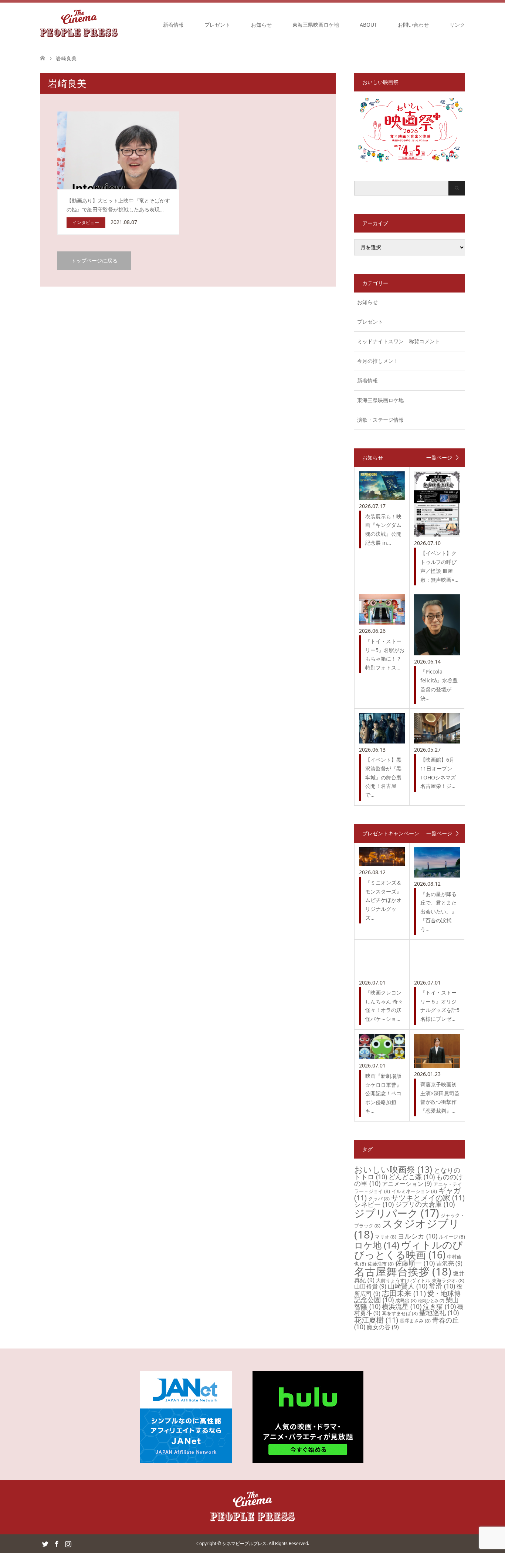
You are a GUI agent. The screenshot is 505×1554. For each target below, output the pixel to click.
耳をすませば (400, 1313)
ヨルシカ (417, 1235)
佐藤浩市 (380, 1263)
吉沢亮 (449, 1263)
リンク (457, 24)
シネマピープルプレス (244, 1543)
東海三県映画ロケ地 (315, 24)
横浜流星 (401, 1306)
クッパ (379, 1198)
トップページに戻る (94, 260)
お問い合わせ (413, 24)
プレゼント (217, 24)
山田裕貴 (370, 1286)
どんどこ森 (412, 1176)
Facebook (56, 1543)
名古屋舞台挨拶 (402, 1271)
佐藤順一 (415, 1263)
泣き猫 (439, 1306)
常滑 (442, 1285)
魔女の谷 (383, 1327)
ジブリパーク (396, 1213)
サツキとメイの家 (428, 1198)
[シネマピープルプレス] (79, 24)
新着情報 (173, 24)
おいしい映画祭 (393, 1169)
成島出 (406, 1300)
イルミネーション (414, 1191)
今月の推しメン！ (378, 360)
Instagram (68, 1543)
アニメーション (407, 1184)
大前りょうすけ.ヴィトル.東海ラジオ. (420, 1280)
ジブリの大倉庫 (425, 1204)
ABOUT (368, 24)
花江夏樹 (376, 1320)
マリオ (385, 1236)
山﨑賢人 (407, 1285)
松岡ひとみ (431, 1300)
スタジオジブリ (407, 1228)
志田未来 (404, 1293)
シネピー (374, 1204)
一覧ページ (439, 457)
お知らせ (261, 24)
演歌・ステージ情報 (380, 419)
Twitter (45, 1543)
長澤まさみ (415, 1320)
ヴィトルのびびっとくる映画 (408, 1249)
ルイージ (452, 1236)
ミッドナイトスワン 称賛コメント (398, 341)
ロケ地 (376, 1245)
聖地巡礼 (439, 1312)
